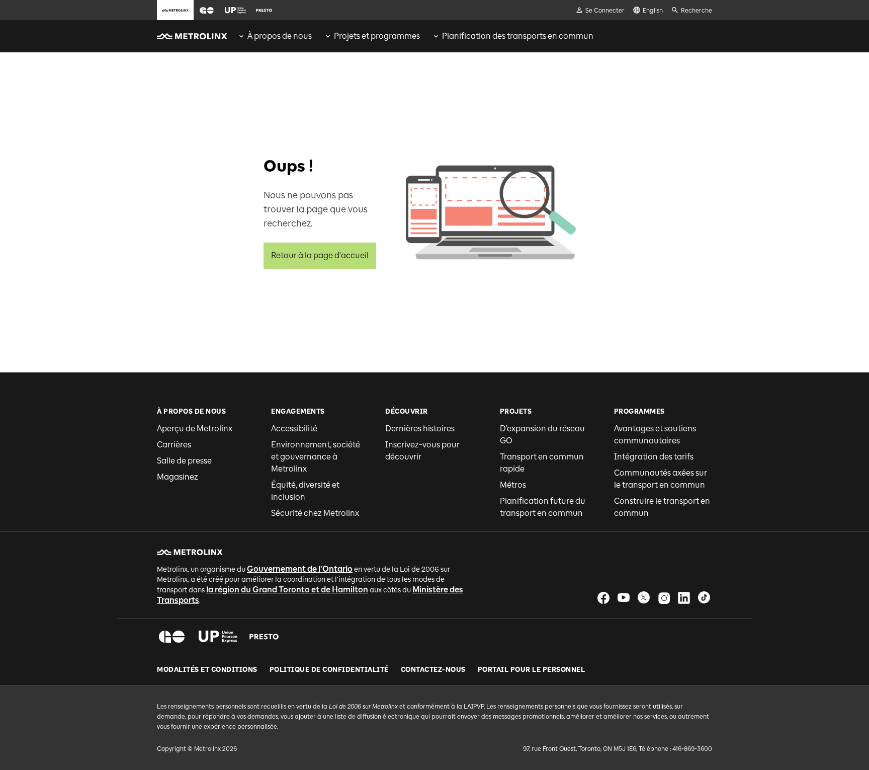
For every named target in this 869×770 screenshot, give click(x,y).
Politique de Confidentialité (329, 670)
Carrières (174, 444)
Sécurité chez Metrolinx (315, 513)
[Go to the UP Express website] (235, 10)
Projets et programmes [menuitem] (377, 36)
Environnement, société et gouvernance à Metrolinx (315, 457)
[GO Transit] (172, 637)
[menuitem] (274, 36)
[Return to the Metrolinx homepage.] (192, 36)
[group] (274, 36)
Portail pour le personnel (531, 670)
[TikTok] (704, 597)
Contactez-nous (433, 670)
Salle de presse (184, 461)
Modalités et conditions (207, 670)
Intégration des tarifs (653, 456)
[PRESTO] (264, 637)
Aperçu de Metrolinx (194, 428)
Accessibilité (294, 428)
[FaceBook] (603, 597)
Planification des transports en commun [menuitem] (517, 36)
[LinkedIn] (684, 597)
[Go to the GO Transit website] (207, 10)
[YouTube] (624, 597)
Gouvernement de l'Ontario (300, 569)
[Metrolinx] (190, 552)
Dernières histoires (420, 428)
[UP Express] (218, 637)
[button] (207, 10)
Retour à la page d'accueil (320, 255)
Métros (513, 485)
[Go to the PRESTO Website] (264, 10)
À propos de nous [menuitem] (279, 36)
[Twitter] (644, 597)
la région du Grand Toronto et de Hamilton (287, 589)
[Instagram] (664, 597)
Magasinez (177, 477)
